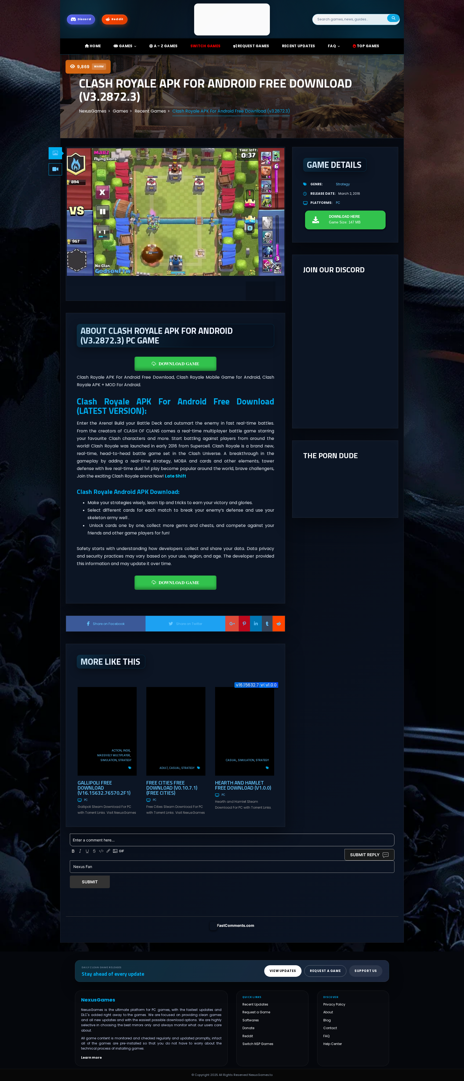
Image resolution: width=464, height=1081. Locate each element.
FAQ (332, 46)
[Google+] (232, 623)
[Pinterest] (244, 623)
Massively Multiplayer (113, 755)
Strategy (124, 760)
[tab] (55, 153)
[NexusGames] (232, 19)
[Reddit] (279, 623)
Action (117, 750)
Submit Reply (365, 854)
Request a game (325, 971)
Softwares (250, 1020)
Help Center (332, 1044)
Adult (164, 768)
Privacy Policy (334, 1004)
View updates (283, 971)
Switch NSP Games (257, 1044)
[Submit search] (393, 18)
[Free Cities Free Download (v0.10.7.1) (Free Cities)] (175, 731)
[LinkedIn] (256, 623)
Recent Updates (255, 1004)
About (328, 1012)
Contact (330, 1028)
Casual (174, 768)
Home (95, 46)
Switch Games (205, 46)
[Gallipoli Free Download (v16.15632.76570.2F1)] (107, 731)
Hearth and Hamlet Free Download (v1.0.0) (243, 785)
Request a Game (256, 1012)
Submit (90, 881)
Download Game (179, 363)
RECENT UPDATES (298, 46)
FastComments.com (235, 925)
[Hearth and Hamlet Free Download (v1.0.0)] (244, 731)
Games (125, 46)
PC (86, 800)
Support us (365, 971)
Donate (248, 1028)
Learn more (91, 1057)
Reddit (247, 1036)
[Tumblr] (267, 623)
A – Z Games (165, 46)
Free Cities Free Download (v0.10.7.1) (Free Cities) (171, 788)
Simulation (108, 760)
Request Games (253, 46)
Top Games (367, 46)
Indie (126, 750)
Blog (327, 1020)
